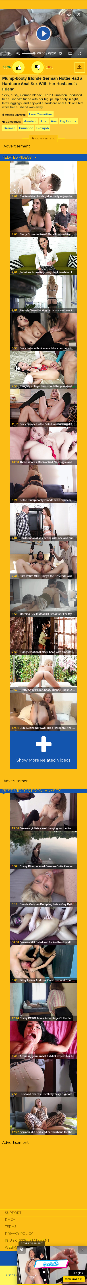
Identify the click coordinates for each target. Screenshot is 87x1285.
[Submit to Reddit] (69, 14)
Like (18, 67)
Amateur (30, 121)
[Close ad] (82, 1250)
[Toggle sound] (21, 1250)
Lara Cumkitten (40, 114)
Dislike (37, 67)
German (9, 128)
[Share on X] (79, 14)
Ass (54, 121)
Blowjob (42, 128)
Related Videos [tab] (17, 157)
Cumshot (26, 128)
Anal (43, 121)
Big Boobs (68, 121)
